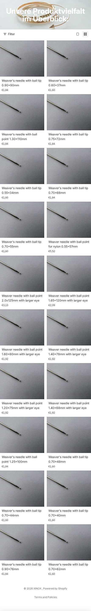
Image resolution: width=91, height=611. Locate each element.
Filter (11, 34)
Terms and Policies (45, 597)
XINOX (37, 588)
